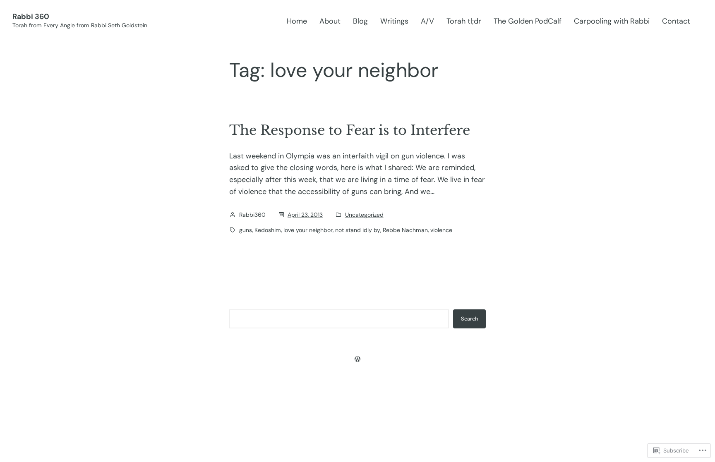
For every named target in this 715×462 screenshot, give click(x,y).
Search (469, 318)
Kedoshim (267, 230)
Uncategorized (364, 214)
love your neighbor (308, 230)
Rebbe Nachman (405, 230)
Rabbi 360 (30, 17)
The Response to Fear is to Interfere (349, 130)
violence (441, 230)
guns (245, 230)
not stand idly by (357, 230)
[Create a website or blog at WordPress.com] (357, 359)
